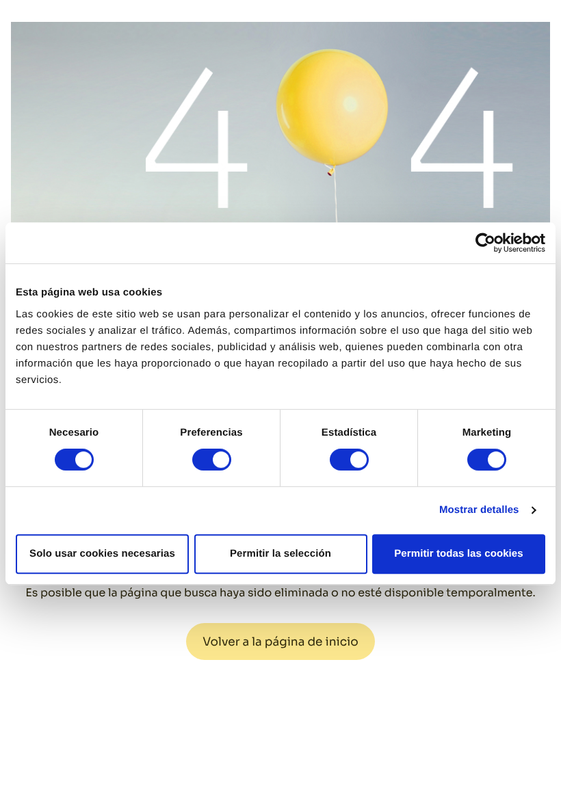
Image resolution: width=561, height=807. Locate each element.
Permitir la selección (280, 553)
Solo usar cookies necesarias (102, 553)
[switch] (211, 460)
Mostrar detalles (479, 510)
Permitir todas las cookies (458, 553)
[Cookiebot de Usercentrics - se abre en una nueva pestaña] (485, 243)
